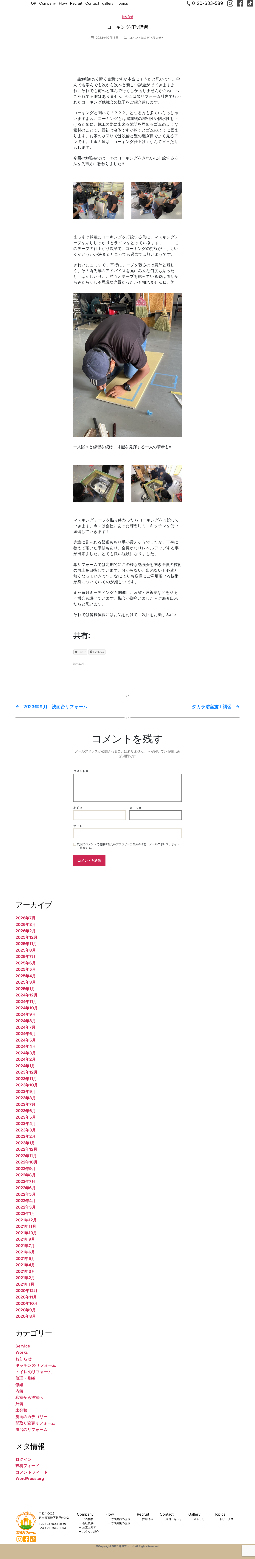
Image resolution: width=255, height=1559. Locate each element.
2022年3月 (25, 1207)
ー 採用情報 (146, 1519)
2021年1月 (24, 1284)
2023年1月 (25, 1143)
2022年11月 (26, 1155)
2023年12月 (26, 1072)
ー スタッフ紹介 (89, 1531)
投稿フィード (27, 1465)
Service (22, 1346)
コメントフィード (31, 1472)
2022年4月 (25, 1200)
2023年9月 (25, 1091)
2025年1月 (25, 988)
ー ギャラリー (199, 1519)
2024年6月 (25, 1033)
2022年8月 (25, 1175)
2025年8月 (25, 950)
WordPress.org (29, 1478)
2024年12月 (26, 995)
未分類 (21, 1410)
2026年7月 (25, 918)
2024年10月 (26, 1008)
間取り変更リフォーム (35, 1423)
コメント (80, 771)
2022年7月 (25, 1181)
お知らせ (127, 16)
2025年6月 (25, 963)
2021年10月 (26, 1233)
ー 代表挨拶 (86, 1519)
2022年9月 (25, 1168)
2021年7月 (25, 1245)
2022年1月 (25, 1213)
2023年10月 (26, 1085)
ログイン (23, 1459)
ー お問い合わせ (172, 1519)
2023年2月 (25, 1136)
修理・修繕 (25, 1378)
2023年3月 (25, 1130)
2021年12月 (26, 1220)
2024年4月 (25, 1046)
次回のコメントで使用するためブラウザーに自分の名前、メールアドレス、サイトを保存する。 (128, 846)
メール (135, 808)
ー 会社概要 (86, 1523)
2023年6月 (25, 1110)
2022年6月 (25, 1187)
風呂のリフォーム (31, 1429)
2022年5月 (25, 1194)
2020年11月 (26, 1297)
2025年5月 (25, 969)
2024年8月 (25, 1020)
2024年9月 (25, 1014)
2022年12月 (26, 1149)
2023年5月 (25, 1117)
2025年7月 (25, 956)
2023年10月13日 (107, 37)
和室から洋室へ (29, 1397)
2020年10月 (26, 1303)
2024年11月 (26, 1001)
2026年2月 (25, 930)
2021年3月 (25, 1271)
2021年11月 (25, 1226)
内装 (19, 1391)
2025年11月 (26, 943)
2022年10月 (26, 1162)
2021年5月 (25, 1258)
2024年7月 (25, 1027)
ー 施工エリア (87, 1527)
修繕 (19, 1384)
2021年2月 (25, 1277)
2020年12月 (26, 1290)
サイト (77, 826)
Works (21, 1352)
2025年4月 (25, 976)
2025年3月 (25, 982)
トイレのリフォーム (33, 1371)
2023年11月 (26, 1078)
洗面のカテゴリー (31, 1416)
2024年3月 (25, 1053)
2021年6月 (25, 1252)
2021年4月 (25, 1265)
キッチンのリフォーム (35, 1365)
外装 (19, 1403)
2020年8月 (25, 1316)
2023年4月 (25, 1123)
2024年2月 (25, 1059)
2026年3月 (25, 924)
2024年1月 (25, 1065)
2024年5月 (25, 1040)
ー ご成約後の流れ (118, 1523)
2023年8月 (25, 1098)
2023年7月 (25, 1104)
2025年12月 (26, 937)
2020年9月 (25, 1310)
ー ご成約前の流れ (118, 1519)
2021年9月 (25, 1239)
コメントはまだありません (146, 37)
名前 (77, 808)
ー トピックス (224, 1519)
